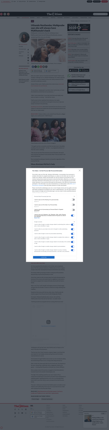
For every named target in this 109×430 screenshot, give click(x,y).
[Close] (80, 171)
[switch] (73, 200)
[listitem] (54, 196)
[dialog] (54, 215)
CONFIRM (44, 257)
